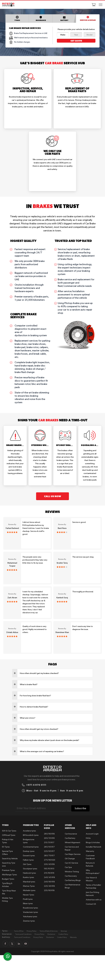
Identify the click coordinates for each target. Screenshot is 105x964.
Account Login (92, 834)
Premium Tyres (8, 870)
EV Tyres (6, 847)
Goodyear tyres (30, 869)
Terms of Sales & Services (49, 931)
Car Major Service (73, 854)
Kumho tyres (28, 877)
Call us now (52, 496)
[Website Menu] (100, 5)
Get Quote (76, 41)
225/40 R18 (49, 886)
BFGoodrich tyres (31, 835)
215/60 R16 (49, 873)
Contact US (91, 904)
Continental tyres (31, 847)
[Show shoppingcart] (94, 5)
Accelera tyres (29, 831)
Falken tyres (28, 860)
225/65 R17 (49, 851)
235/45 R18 (49, 864)
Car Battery (70, 838)
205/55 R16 (49, 838)
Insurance (41, 20)
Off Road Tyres (8, 835)
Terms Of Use (19, 931)
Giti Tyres (27, 864)
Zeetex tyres (29, 921)
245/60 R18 (49, 882)
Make (62, 35)
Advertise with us (93, 900)
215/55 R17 (49, 842)
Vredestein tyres (30, 912)
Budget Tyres (8, 879)
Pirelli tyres (28, 899)
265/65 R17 (49, 847)
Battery (64, 20)
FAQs (88, 838)
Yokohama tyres (30, 917)
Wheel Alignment (72, 842)
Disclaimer (51, 934)
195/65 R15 (49, 869)
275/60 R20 (49, 860)
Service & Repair (88, 20)
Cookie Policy (63, 934)
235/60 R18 (49, 890)
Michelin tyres (29, 890)
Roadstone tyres (30, 908)
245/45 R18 (49, 877)
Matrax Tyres (29, 886)
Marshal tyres (29, 882)
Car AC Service (71, 863)
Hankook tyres (29, 873)
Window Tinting (72, 872)
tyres (17, 20)
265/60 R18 (49, 834)
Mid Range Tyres (9, 875)
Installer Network (93, 847)
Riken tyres (28, 903)
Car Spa (68, 867)
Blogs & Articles (93, 842)
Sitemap (64, 931)
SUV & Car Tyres (9, 831)
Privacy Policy (31, 931)
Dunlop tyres (28, 851)
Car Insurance (71, 834)
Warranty (90, 851)
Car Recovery (71, 876)
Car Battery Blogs (73, 880)
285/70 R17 (49, 856)
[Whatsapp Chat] (8, 956)
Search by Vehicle (10, 859)
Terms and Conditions (23, 934)
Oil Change (70, 859)
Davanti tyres (29, 856)
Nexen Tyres (28, 895)
